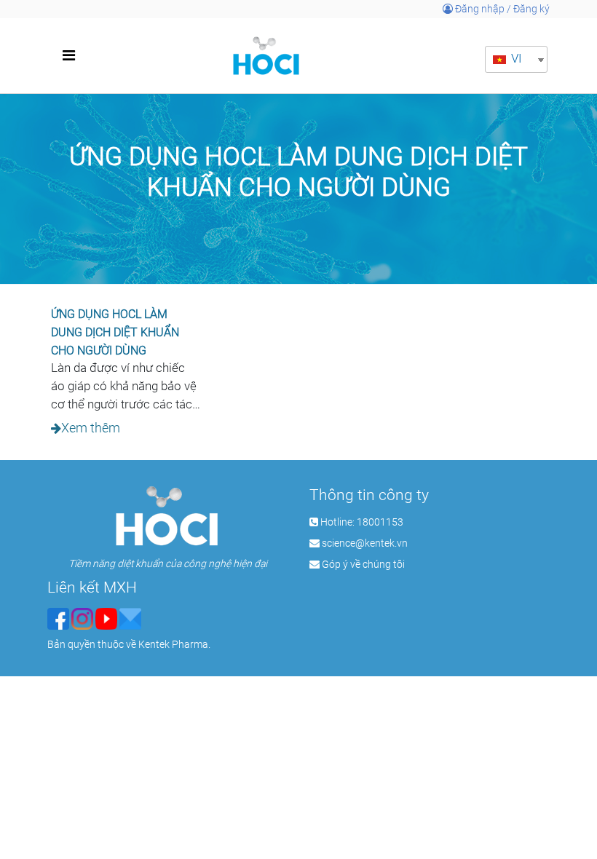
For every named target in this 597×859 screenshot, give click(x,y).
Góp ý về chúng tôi (363, 564)
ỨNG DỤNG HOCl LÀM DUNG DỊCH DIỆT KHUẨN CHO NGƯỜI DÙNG (115, 332)
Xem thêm (90, 428)
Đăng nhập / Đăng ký (501, 9)
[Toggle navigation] (68, 55)
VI (515, 59)
